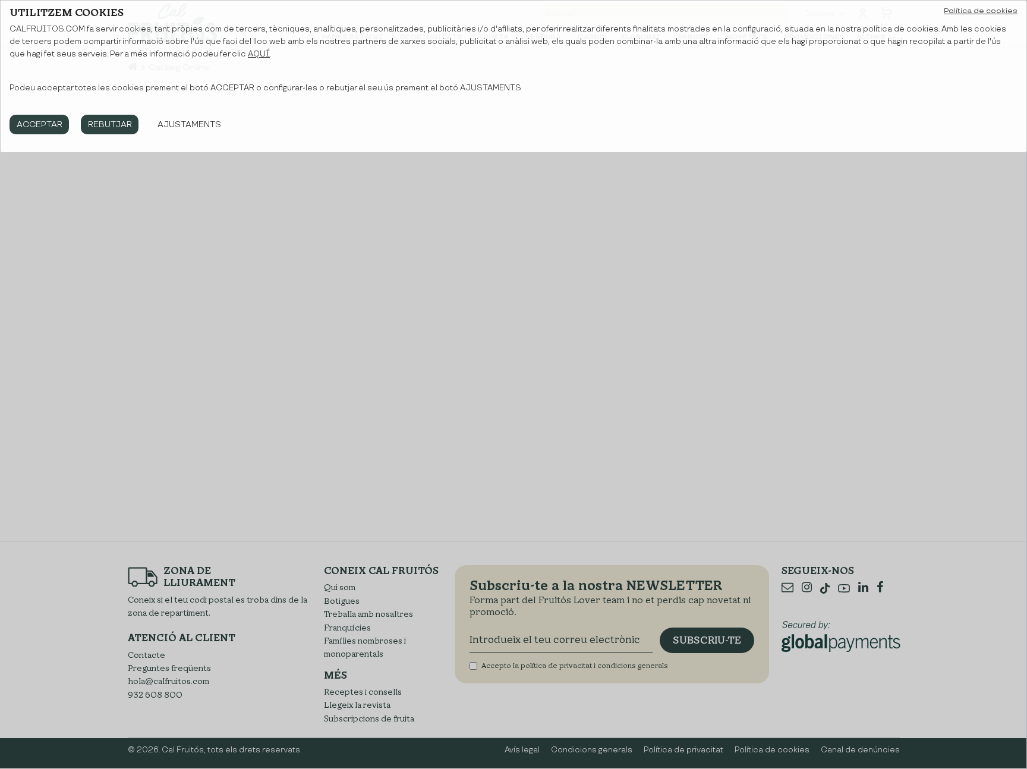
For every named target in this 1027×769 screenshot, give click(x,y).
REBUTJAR (110, 124)
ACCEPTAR (39, 124)
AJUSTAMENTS (189, 124)
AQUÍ (259, 54)
